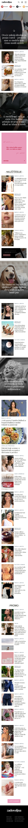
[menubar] (22, 2)
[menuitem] (22, 2)
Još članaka (14, 801)
